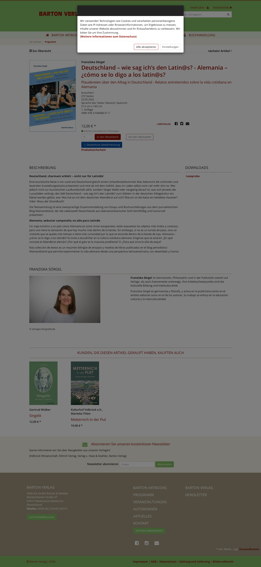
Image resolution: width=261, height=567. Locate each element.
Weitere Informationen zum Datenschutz (108, 36)
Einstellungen (170, 46)
